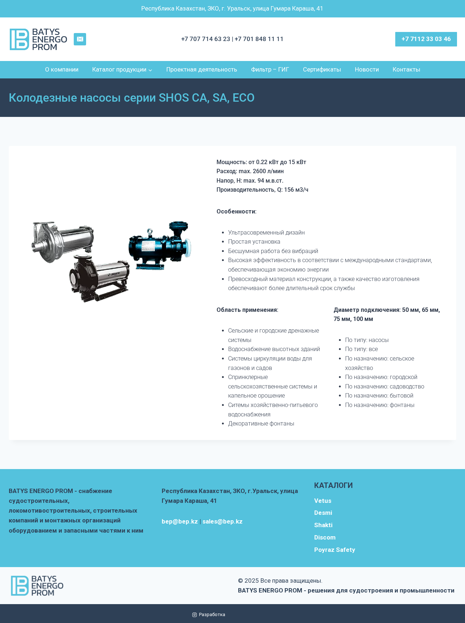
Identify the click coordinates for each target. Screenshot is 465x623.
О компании (61, 69)
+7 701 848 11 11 (259, 38)
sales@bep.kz (222, 521)
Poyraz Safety (334, 549)
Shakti (323, 525)
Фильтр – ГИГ (270, 69)
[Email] (80, 39)
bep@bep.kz (180, 521)
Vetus (322, 500)
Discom (325, 537)
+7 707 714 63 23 (206, 38)
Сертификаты (322, 69)
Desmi (323, 512)
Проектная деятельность (201, 69)
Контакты (406, 69)
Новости (367, 69)
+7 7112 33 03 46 (426, 38)
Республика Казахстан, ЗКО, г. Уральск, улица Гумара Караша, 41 (232, 8)
